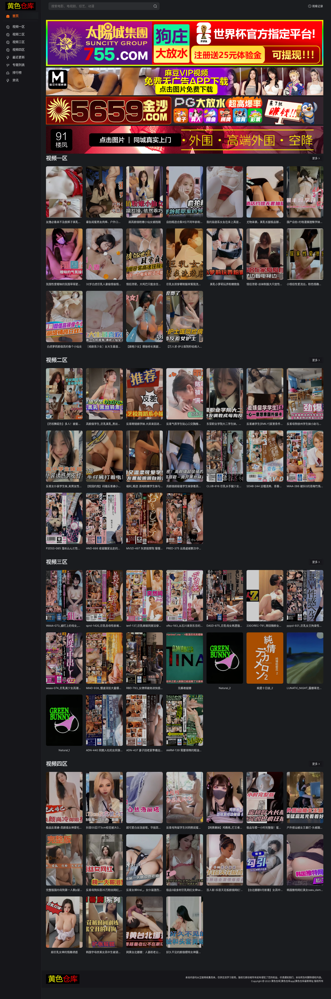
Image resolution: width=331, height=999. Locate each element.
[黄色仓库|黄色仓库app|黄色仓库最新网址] (20, 6)
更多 (315, 158)
